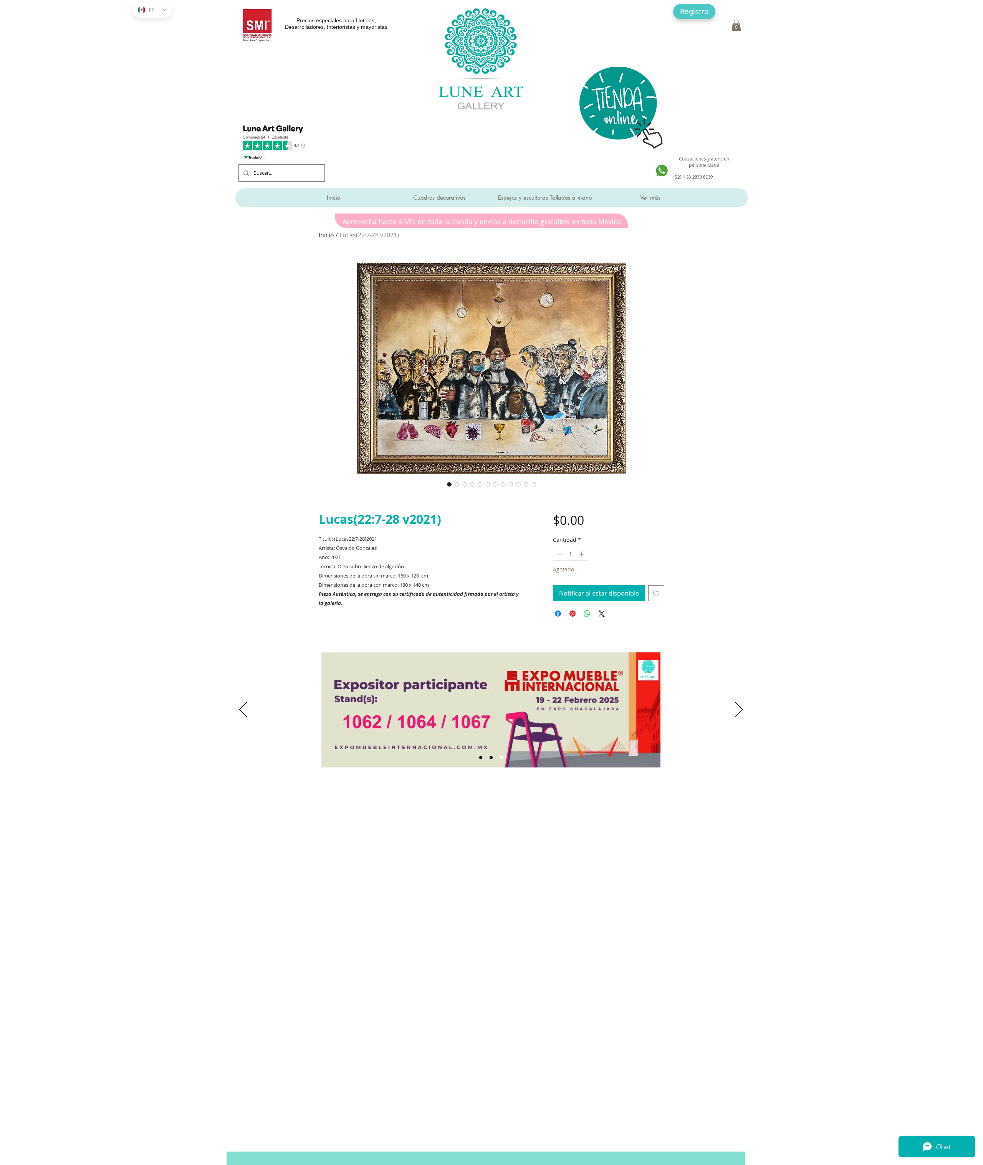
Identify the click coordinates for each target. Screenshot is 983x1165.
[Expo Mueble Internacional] (501, 757)
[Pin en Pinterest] (572, 613)
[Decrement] (559, 554)
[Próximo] (739, 710)
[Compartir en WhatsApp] (587, 613)
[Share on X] (601, 613)
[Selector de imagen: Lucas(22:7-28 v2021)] (449, 484)
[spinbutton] (571, 554)
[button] (694, 11)
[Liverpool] (480, 757)
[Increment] (582, 554)
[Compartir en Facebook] (558, 613)
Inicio (326, 235)
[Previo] (243, 710)
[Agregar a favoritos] (656, 593)
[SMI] (491, 757)
